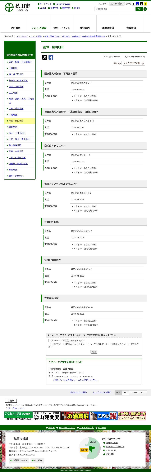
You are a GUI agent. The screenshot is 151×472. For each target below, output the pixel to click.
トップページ (22, 36)
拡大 (122, 4)
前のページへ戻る (78, 392)
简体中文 (54, 8)
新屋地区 (13, 170)
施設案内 (85, 28)
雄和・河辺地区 (16, 176)
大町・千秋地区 (16, 108)
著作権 (51, 428)
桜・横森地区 (15, 145)
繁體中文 (66, 8)
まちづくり (111, 450)
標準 (116, 4)
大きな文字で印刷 (132, 63)
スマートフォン (138, 392)
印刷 (115, 63)
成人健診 (66, 36)
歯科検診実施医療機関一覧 (93, 36)
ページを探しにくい (99, 344)
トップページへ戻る (102, 392)
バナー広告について (15, 408)
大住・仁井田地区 (17, 157)
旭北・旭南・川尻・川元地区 (21, 100)
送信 (94, 351)
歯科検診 (76, 36)
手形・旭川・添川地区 (19, 139)
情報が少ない (119, 344)
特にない (57, 344)
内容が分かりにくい (75, 344)
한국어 (77, 8)
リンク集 (102, 428)
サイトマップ (45, 4)
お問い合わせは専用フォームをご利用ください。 (76, 380)
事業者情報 (108, 28)
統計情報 (110, 454)
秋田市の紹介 (112, 443)
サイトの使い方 (86, 428)
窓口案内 (15, 28)
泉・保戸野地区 (16, 74)
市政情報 (131, 28)
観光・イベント (62, 28)
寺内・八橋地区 (16, 86)
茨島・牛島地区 (16, 151)
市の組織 (38, 460)
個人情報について (67, 428)
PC (125, 392)
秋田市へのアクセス (115, 446)
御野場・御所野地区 (18, 164)
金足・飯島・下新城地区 (20, 62)
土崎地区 (13, 68)
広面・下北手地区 (17, 133)
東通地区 (13, 127)
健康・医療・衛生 (52, 36)
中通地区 (13, 115)
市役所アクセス (20, 460)
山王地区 (13, 93)
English (43, 8)
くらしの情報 (36, 36)
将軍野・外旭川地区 (18, 80)
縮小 (111, 4)
